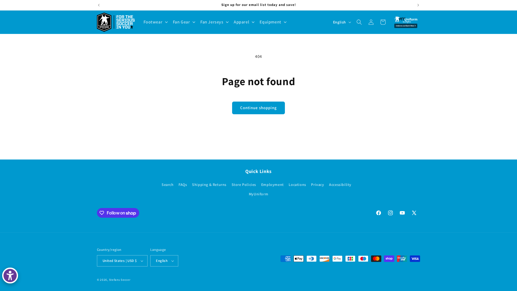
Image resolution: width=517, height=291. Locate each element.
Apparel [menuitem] (241, 22)
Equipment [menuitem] (270, 22)
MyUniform (258, 194)
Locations (297, 184)
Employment (272, 184)
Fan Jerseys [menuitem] (211, 22)
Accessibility (340, 184)
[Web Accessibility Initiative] (10, 275)
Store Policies (244, 184)
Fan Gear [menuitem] (181, 22)
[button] (359, 22)
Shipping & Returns (209, 184)
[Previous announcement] (99, 5)
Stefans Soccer (120, 280)
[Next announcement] (418, 5)
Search (168, 184)
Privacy (317, 184)
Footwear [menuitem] (153, 22)
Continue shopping (258, 107)
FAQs (183, 184)
